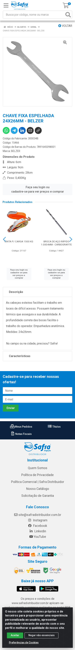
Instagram (39, 520)
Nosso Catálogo (37, 489)
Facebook (39, 526)
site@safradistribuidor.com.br (39, 515)
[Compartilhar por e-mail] (30, 130)
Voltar (66, 26)
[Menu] (6, 5)
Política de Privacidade (37, 475)
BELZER (15, 151)
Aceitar (15, 635)
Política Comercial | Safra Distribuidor (37, 482)
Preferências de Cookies (24, 642)
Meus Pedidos (23, 426)
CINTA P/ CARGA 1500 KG (19, 241)
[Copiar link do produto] (38, 130)
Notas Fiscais (23, 433)
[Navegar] (4, 239)
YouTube (40, 537)
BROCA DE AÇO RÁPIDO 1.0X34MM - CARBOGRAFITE (56, 243)
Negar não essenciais (41, 635)
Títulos (56, 426)
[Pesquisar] (68, 14)
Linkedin (40, 531)
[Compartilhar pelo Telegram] (14, 130)
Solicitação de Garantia (37, 496)
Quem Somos (37, 468)
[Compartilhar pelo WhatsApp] (6, 130)
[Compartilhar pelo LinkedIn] (22, 130)
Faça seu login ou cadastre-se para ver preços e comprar (37, 189)
